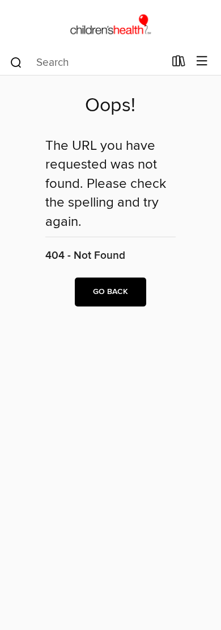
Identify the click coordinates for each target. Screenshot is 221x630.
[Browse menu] (202, 61)
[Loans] (178, 63)
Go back (110, 292)
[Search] (16, 62)
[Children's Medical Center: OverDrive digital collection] (110, 24)
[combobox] (87, 62)
